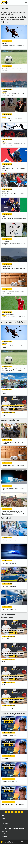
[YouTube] (16, 812)
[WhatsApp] (6, 812)
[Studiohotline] (22, 812)
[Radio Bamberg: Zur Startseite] (12, 2)
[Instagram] (12, 812)
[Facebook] (9, 812)
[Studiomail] (19, 812)
